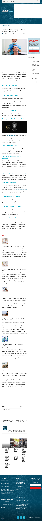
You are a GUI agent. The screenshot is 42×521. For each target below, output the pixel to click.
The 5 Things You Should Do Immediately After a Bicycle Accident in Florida (22, 447)
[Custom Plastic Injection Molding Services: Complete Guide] (30, 69)
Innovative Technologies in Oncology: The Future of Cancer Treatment (6, 484)
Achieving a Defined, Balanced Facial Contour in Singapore (7, 464)
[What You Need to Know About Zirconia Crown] (6, 443)
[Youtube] (39, 2)
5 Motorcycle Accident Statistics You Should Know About (14, 447)
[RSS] (37, 1)
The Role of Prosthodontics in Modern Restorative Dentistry (12, 345)
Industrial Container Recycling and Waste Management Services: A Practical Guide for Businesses (7, 493)
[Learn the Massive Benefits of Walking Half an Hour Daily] (20, 457)
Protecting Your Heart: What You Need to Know (16, 457)
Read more (23, 258)
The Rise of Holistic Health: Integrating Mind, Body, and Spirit (14, 270)
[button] (39, 21)
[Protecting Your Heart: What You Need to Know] (11, 457)
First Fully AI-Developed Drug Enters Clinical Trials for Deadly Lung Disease (22, 505)
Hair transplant (24, 406)
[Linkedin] (36, 1)
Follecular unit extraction (15, 406)
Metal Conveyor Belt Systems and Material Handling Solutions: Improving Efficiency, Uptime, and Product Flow (36, 78)
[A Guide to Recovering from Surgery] (11, 449)
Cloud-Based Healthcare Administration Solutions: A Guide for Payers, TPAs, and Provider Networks (7, 490)
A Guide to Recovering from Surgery (16, 449)
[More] (23, 37)
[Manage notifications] (2, 519)
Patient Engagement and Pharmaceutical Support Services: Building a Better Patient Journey (6, 487)
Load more (33, 81)
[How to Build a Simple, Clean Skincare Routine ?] (3, 449)
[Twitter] (39, 1)
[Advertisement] (28, 11)
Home (3, 25)
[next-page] (4, 469)
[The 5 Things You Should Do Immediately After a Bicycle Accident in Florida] (23, 443)
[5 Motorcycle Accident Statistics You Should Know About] (14, 443)
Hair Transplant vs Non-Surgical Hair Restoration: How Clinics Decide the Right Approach (13, 319)
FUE (20, 406)
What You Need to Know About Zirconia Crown (6, 447)
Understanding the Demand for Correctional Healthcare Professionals (6, 481)
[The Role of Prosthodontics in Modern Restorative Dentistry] (5, 339)
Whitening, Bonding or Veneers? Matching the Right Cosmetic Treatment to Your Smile (13, 295)
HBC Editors (6, 33)
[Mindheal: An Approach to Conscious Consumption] (3, 457)
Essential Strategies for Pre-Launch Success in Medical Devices (7, 504)
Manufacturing (34, 76)
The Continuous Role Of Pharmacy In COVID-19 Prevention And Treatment (7, 421)
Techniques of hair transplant (6, 409)
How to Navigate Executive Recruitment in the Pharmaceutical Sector (7, 502)
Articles (5, 25)
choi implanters (7, 406)
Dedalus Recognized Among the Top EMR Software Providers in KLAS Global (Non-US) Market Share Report (22, 508)
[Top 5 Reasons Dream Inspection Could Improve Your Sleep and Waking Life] (20, 449)
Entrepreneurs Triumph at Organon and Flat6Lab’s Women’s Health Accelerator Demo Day (22, 497)
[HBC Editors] (3, 33)
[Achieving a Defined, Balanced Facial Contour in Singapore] (3, 463)
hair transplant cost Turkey (21, 189)
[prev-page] (2, 469)
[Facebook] (34, 1)
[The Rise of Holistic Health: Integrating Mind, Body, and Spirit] (5, 264)
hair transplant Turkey (11, 135)
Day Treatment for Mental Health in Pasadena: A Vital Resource (13, 371)
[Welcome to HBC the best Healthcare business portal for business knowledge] (7, 11)
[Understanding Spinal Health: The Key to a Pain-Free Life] (5, 241)
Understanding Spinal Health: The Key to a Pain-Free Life (14, 246)
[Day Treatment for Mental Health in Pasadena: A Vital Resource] (5, 365)
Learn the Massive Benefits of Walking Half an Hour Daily (24, 458)
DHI (10, 406)
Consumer (8, 25)
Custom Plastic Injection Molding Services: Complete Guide (35, 70)
